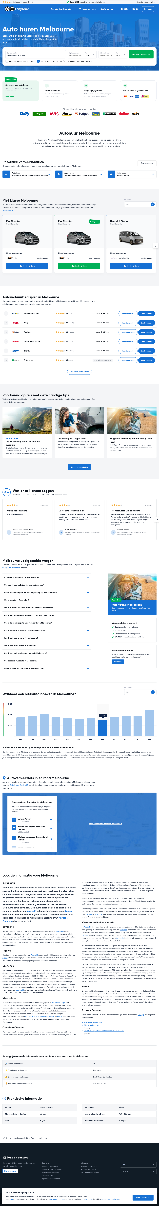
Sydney (68, 911)
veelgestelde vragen (11, 568)
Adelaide (43, 1016)
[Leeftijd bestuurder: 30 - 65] (38, 61)
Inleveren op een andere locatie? (21, 61)
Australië (31, 911)
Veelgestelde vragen (88, 9)
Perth (59, 1016)
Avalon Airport (123, 174)
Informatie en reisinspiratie (52, 1169)
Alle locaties (148, 163)
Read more (118, 661)
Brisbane (35, 1016)
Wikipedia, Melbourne (93, 1022)
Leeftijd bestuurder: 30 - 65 (51, 61)
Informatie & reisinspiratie (60, 9)
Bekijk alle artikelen (79, 467)
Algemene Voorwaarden (51, 1179)
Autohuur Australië (21, 1138)
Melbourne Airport (59, 1002)
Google (141, 1015)
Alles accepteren (143, 1197)
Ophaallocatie (12, 53)
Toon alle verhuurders (79, 371)
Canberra (7, 921)
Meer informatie (128, 313)
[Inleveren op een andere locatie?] (6, 61)
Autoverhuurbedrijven (50, 1172)
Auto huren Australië (19, 785)
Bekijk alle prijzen (27, 266)
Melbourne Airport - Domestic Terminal (80, 174)
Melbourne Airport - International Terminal (30, 174)
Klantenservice (106, 9)
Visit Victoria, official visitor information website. (104, 1031)
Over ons (45, 1163)
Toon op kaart (23, 821)
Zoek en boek (146, 313)
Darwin (51, 1016)
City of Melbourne (91, 1025)
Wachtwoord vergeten (89, 1166)
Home (8, 1138)
